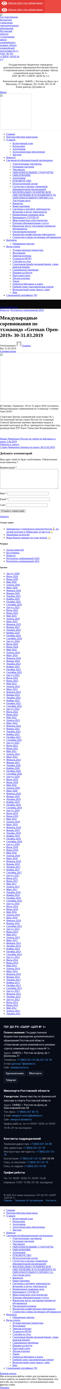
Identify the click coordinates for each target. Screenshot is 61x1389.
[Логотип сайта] (10, 59)
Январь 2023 (13, 694)
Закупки (17, 154)
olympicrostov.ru (19, 1067)
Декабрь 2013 (13, 979)
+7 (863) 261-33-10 (30, 1158)
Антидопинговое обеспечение (29, 151)
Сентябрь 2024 (14, 638)
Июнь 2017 (12, 881)
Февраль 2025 (13, 624)
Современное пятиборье (25, 269)
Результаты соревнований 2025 (22, 561)
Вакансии (18, 203)
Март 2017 (12, 889)
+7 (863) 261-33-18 (34, 1147)
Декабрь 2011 (13, 1013)
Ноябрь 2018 (13, 836)
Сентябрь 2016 (14, 900)
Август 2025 (13, 607)
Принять (4, 1387)
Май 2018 (11, 852)
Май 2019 (11, 819)
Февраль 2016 (13, 920)
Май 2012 (11, 1008)
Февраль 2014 (13, 974)
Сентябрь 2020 (14, 773)
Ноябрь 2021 (13, 734)
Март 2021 (12, 757)
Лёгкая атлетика (21, 278)
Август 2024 (13, 641)
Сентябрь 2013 (14, 988)
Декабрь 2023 (13, 663)
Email (4, 499)
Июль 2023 (12, 678)
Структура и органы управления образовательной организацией (30, 188)
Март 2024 (12, 655)
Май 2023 (11, 683)
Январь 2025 (13, 627)
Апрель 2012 (13, 1010)
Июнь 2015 (12, 931)
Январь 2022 (13, 728)
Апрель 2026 (13, 584)
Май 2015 (11, 934)
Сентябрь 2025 (14, 604)
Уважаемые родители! (18, 534)
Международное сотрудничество (30, 220)
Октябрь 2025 (13, 601)
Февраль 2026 (13, 590)
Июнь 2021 (12, 748)
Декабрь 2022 (13, 697)
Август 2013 (13, 991)
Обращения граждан (23, 243)
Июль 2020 (12, 779)
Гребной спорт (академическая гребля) (33, 286)
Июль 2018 (12, 847)
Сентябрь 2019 (14, 807)
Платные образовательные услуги (31, 223)
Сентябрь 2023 (14, 672)
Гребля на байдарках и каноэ (28, 284)
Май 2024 (11, 649)
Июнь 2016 (12, 909)
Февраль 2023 (13, 692)
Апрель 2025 (13, 618)
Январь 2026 (13, 593)
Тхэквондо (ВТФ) (22, 258)
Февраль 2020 (13, 793)
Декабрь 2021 (13, 731)
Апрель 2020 (13, 788)
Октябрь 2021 (13, 737)
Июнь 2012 (12, 1005)
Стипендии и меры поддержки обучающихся (37, 237)
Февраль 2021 (13, 759)
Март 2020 (12, 790)
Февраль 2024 (13, 658)
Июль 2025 (12, 610)
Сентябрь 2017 (14, 872)
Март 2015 (12, 940)
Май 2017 (11, 883)
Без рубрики (12, 552)
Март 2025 (12, 621)
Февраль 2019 (13, 827)
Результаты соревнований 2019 (27, 310)
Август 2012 (13, 999)
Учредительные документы (27, 164)
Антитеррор (19, 149)
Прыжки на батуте (22, 272)
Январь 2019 (13, 830)
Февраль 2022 (13, 726)
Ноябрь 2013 (13, 982)
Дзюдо (16, 281)
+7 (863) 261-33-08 (28, 1059)
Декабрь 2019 (13, 799)
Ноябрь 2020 (13, 768)
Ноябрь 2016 (13, 895)
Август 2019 (13, 810)
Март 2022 (12, 723)
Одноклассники (15, 1073)
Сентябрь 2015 (14, 926)
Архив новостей (15, 550)
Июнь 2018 (12, 850)
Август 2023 (13, 675)
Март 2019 (12, 824)
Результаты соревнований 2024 (22, 558)
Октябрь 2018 (13, 838)
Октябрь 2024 (13, 635)
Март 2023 (12, 689)
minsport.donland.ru (21, 1119)
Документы (19, 169)
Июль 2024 (12, 644)
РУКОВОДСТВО (22, 180)
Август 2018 (13, 844)
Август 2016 (13, 903)
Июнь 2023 (12, 680)
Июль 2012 (12, 1002)
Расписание (19, 146)
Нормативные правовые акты (28, 214)
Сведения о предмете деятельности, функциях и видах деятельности (32, 210)
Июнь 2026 (12, 579)
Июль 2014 (12, 960)
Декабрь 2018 (13, 833)
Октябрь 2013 (13, 985)
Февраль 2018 (13, 861)
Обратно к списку (9, 444)
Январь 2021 (13, 762)
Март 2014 (12, 971)
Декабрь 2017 (13, 867)
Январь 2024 (13, 661)
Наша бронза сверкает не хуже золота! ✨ (28, 537)
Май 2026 (11, 582)
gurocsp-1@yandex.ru (23, 1063)
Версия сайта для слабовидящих (25, 3)
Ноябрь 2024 (13, 632)
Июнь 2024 (12, 647)
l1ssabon (26, 345)
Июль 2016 (12, 906)
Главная (4, 307)
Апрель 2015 (13, 937)
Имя (3, 493)
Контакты (51, 1200)
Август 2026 (13, 573)
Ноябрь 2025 (13, 599)
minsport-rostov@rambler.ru (27, 1115)
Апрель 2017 (13, 886)
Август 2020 (13, 776)
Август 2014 (13, 957)
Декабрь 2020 (13, 765)
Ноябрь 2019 (13, 802)
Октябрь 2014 (13, 951)
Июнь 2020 (12, 782)
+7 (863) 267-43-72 (27, 1111)
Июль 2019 (12, 813)
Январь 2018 (13, 864)
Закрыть (4, 516)
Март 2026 (12, 587)
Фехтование (19, 253)
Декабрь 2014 (13, 946)
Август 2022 (13, 709)
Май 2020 (11, 785)
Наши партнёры (21, 206)
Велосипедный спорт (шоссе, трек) (31, 289)
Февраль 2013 (13, 994)
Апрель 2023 (13, 686)
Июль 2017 (12, 878)
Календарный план (23, 143)
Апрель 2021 (13, 754)
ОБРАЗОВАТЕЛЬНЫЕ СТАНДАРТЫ (33, 172)
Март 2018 (12, 858)
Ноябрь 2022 (13, 700)
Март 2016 (12, 917)
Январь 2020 (13, 796)
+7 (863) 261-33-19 (37, 1162)
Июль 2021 (12, 745)
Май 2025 (11, 615)
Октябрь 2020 (13, 771)
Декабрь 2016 (13, 892)
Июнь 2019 (12, 816)
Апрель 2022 (13, 720)
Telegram (11, 1080)
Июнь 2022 (12, 714)
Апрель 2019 (13, 821)
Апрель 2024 (13, 652)
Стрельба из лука (22, 261)
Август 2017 (13, 875)
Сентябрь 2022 (14, 706)
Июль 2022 (12, 711)
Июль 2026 (12, 576)
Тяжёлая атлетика (22, 255)
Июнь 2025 (12, 613)
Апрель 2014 (13, 968)
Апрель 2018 (13, 855)
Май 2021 (11, 751)
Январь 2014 (13, 977)
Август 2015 (13, 929)
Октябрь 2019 (13, 804)
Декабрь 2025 (13, 596)
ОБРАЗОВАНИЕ (22, 175)
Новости (13, 307)
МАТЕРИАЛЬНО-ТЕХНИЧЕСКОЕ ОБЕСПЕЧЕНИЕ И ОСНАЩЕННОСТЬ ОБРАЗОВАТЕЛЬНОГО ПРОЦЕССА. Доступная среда (34, 196)
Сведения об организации (29, 1200)
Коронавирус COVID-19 (26, 217)
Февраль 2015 (13, 943)
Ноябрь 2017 (13, 869)
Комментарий (8, 467)
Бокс (15, 292)
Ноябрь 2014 (13, 948)
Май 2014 (11, 965)
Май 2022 (11, 717)
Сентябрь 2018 (14, 841)
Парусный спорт (21, 275)
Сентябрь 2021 (14, 740)
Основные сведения (23, 166)
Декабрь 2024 (13, 630)
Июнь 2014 (12, 962)
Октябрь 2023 (13, 669)
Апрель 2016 (13, 915)
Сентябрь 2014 (14, 954)
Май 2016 (11, 912)
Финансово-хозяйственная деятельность (34, 234)
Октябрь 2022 (13, 703)
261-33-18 (46, 1059)
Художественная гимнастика (28, 250)
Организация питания (24, 231)
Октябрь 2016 (13, 898)
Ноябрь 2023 (13, 666)
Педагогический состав (25, 183)
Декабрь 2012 (13, 996)
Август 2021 (13, 742)
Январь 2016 (13, 923)
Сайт (2, 505)
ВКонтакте (35, 1073)
